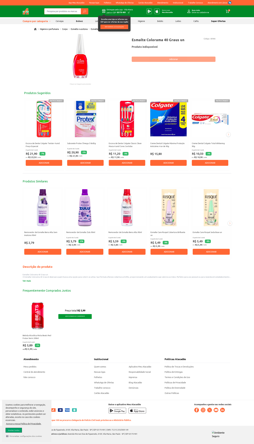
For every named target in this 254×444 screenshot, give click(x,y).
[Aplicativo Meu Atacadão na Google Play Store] (149, 11)
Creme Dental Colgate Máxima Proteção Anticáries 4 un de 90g (167, 144)
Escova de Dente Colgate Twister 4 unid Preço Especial (43, 144)
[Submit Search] (84, 11)
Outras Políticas (172, 393)
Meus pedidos (30, 367)
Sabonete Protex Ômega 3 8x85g (81, 143)
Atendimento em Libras (217, 3)
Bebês (160, 21)
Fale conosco (29, 377)
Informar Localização (114, 27)
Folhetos (107, 3)
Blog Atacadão (135, 382)
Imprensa (133, 377)
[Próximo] (228, 134)
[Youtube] (216, 410)
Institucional (178, 3)
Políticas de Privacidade (175, 382)
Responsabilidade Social (140, 372)
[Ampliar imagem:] (80, 56)
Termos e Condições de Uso (177, 377)
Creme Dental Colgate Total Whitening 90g (208, 144)
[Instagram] (203, 410)
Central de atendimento (34, 372)
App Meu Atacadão (77, 3)
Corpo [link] (65, 29)
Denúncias (133, 388)
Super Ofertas (218, 21)
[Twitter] (209, 410)
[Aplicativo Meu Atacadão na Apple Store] (157, 11)
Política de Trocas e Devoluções (179, 367)
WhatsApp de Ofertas (125, 3)
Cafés (196, 21)
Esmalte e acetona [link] (79, 29)
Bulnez (79, 21)
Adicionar (173, 59)
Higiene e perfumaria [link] (49, 29)
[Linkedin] (222, 410)
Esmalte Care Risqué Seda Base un (207, 232)
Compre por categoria (35, 21)
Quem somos (100, 367)
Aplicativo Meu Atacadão (140, 367)
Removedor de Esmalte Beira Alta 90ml (125, 232)
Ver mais (27, 281)
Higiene (141, 21)
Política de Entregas (174, 372)
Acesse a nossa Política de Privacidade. (23, 424)
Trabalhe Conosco (195, 3)
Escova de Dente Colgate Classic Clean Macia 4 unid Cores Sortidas (125, 144)
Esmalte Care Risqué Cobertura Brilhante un (168, 233)
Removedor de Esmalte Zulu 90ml (80, 232)
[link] (35, 29)
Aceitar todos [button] (13, 430)
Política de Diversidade (175, 388)
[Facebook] (196, 410)
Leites (178, 21)
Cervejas (60, 21)
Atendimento (162, 3)
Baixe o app (167, 11)
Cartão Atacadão (145, 3)
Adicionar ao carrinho (75, 316)
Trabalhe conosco (102, 388)
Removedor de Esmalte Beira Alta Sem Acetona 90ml (40, 233)
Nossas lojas (94, 3)
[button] (24, 436)
